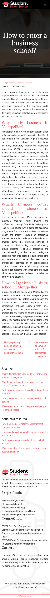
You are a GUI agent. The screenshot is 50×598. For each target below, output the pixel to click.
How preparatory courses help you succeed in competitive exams (13, 347)
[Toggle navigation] (45, 5)
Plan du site (25, 596)
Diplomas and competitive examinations (19, 83)
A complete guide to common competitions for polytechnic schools (37, 349)
